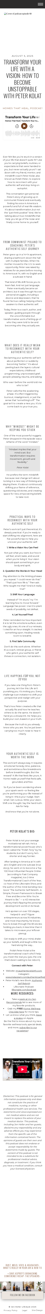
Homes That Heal (16, 108)
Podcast (36, 108)
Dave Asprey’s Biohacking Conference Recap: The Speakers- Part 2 (22, 1276)
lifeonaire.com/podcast (24, 989)
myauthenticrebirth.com (29, 971)
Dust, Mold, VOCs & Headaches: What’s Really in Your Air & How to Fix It (22, 1268)
